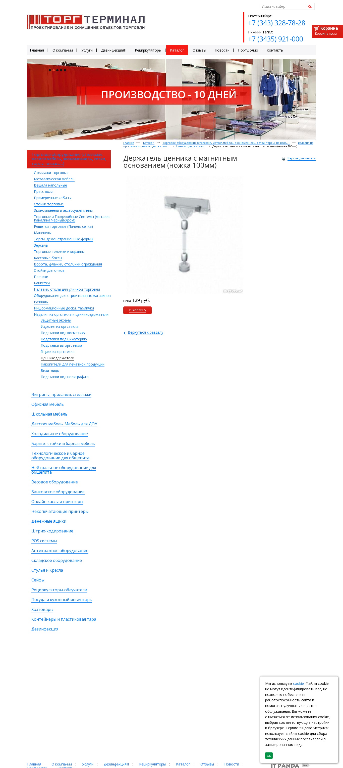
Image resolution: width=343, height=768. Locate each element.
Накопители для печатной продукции (72, 364)
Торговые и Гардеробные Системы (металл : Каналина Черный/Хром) (72, 218)
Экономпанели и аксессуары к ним (63, 210)
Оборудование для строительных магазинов (72, 295)
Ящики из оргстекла (58, 351)
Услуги (87, 764)
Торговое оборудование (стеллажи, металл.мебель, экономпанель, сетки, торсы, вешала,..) (226, 143)
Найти (309, 6)
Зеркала (41, 245)
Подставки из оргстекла (61, 345)
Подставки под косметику (63, 332)
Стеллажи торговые (51, 172)
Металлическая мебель (54, 178)
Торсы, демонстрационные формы (63, 239)
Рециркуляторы (152, 764)
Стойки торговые (49, 204)
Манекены (42, 232)
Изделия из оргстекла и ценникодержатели (71, 314)
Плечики (41, 276)
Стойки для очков (49, 270)
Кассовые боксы (48, 257)
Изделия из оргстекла (59, 326)
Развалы (41, 301)
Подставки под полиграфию (65, 376)
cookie (298, 683)
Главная (128, 143)
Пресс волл (43, 191)
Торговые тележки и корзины (59, 251)
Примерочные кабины (52, 197)
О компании (61, 764)
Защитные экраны (56, 320)
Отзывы (207, 764)
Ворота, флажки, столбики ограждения (68, 264)
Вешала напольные (50, 185)
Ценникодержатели (57, 357)
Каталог (148, 143)
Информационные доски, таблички (64, 308)
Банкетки (42, 283)
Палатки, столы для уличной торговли (67, 289)
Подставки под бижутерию (64, 339)
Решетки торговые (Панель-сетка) (63, 226)
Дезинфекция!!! (116, 764)
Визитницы (50, 370)
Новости (231, 764)
